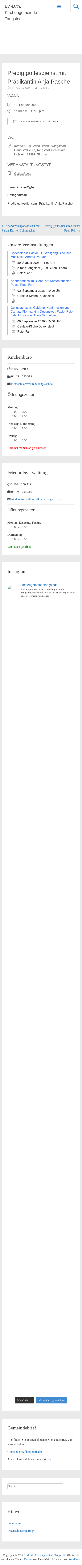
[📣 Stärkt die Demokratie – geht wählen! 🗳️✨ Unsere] (41, 899)
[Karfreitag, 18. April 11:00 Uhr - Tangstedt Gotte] (41, 661)
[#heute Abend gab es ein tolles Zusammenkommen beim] (41, 1375)
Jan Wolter (44, 88)
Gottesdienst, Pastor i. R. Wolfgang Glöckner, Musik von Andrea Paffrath (41, 255)
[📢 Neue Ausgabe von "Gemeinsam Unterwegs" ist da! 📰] (41, 1097)
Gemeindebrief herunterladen (25, 1452)
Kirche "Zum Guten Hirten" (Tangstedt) (40, 146)
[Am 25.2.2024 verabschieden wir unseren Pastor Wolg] (41, 978)
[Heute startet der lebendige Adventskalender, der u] (41, 819)
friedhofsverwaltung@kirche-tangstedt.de (36, 499)
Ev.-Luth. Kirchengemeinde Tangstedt (21, 12)
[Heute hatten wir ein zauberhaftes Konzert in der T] (41, 1296)
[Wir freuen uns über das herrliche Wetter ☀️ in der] (41, 1256)
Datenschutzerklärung (20, 1530)
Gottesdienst (22, 173)
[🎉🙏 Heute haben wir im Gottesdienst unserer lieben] (41, 1176)
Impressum (14, 1523)
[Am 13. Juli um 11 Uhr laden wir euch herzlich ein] (41, 621)
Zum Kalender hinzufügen (37, 121)
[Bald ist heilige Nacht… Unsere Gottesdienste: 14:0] (41, 1018)
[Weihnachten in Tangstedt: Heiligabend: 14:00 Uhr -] (41, 740)
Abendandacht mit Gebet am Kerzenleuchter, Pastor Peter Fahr (41, 283)
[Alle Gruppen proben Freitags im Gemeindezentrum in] (41, 859)
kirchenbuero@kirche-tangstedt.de (32, 384)
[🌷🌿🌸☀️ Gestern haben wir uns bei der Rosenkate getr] (41, 1216)
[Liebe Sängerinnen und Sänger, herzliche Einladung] (41, 780)
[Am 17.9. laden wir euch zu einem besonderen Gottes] (41, 1057)
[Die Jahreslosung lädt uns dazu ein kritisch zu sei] (41, 700)
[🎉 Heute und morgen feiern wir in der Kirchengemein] (41, 1137)
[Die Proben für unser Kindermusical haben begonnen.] (41, 938)
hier (50, 1459)
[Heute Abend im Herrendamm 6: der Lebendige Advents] (41, 1335)
